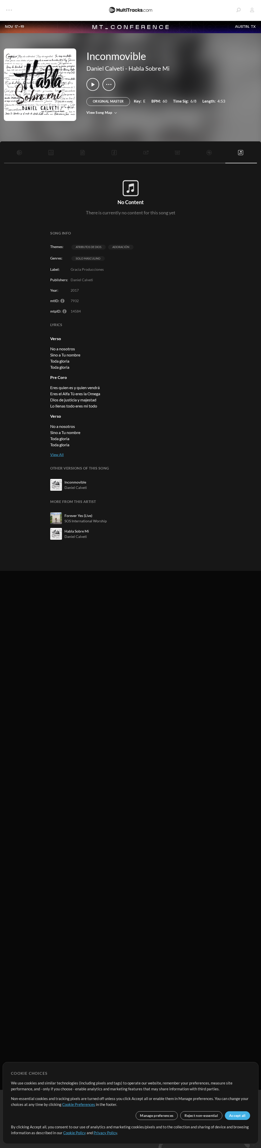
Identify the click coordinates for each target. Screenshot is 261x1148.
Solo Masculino (88, 258)
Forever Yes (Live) (78, 515)
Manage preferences (156, 1115)
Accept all (237, 1115)
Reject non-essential (201, 1115)
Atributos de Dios (88, 247)
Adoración (120, 247)
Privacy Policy (105, 1132)
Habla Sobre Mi (148, 68)
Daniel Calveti (105, 68)
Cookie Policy (74, 1132)
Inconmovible (75, 482)
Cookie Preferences (78, 1104)
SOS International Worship (85, 521)
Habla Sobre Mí (76, 531)
